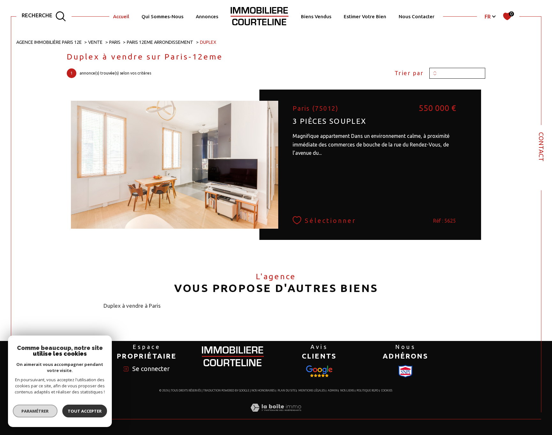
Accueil (121, 16)
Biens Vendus (316, 16)
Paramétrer (35, 411)
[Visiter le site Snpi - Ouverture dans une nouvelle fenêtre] (319, 371)
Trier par (409, 73)
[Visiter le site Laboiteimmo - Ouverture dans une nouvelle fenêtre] (276, 415)
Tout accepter (85, 411)
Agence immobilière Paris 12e (49, 42)
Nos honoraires (263, 390)
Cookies (386, 390)
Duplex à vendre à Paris (132, 306)
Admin (333, 390)
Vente (95, 42)
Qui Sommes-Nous (162, 16)
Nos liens (347, 390)
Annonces (207, 16)
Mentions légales (311, 390)
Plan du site (287, 390)
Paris (114, 42)
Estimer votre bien (365, 16)
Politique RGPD (367, 390)
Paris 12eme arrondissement (160, 42)
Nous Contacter (416, 16)
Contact (541, 147)
